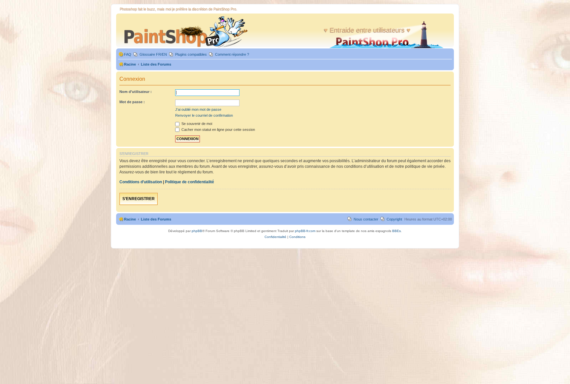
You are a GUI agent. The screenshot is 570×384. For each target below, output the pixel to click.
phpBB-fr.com (305, 231)
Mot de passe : (132, 102)
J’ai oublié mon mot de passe (198, 109)
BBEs (396, 231)
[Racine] (183, 31)
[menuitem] (124, 54)
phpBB (197, 231)
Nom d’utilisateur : (135, 92)
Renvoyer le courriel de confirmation (204, 115)
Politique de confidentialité (189, 182)
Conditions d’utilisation (140, 182)
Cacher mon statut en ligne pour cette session (217, 130)
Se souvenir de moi (196, 124)
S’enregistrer (138, 198)
